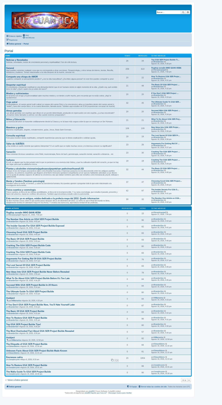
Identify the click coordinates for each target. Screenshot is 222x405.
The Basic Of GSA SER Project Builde (25, 239)
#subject (10, 298)
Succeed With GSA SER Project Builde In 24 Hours (31, 285)
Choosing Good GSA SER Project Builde (26, 232)
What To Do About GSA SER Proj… (166, 119)
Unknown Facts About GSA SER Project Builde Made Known (36, 351)
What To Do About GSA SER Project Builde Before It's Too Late (38, 278)
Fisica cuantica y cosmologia (21, 190)
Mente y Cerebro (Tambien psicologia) (25, 181)
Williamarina (16, 301)
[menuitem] (26, 35)
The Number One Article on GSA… (166, 198)
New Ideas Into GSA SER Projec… (165, 127)
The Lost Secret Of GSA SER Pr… (165, 135)
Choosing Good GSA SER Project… (166, 181)
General (10, 68)
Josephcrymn (14, 359)
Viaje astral (11, 102)
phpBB (91, 391)
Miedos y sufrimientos (17, 93)
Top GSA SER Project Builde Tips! (23, 324)
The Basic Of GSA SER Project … (165, 85)
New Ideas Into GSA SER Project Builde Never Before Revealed (37, 272)
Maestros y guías (14, 127)
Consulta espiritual (15, 135)
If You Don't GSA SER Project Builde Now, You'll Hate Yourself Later (40, 304)
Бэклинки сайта (14, 357)
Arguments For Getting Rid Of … (165, 143)
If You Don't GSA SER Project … (165, 93)
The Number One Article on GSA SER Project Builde (32, 219)
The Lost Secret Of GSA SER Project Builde (28, 265)
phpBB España (90, 393)
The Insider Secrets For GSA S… (165, 190)
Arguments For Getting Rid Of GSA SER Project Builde (33, 258)
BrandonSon (159, 62)
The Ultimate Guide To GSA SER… (166, 102)
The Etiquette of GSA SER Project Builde (26, 344)
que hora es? (102, 393)
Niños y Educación (15, 119)
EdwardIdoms (14, 346)
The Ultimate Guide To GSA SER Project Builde (30, 291)
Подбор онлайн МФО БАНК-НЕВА (166, 68)
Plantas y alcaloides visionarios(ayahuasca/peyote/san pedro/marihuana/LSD (45, 168)
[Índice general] (46, 18)
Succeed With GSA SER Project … (165, 110)
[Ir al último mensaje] (167, 212)
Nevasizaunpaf (160, 70)
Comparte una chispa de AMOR (22, 77)
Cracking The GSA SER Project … (165, 152)
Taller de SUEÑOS (15, 144)
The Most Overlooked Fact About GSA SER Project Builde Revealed (40, 331)
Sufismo (10, 160)
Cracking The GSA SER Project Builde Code (28, 245)
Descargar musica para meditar (120, 393)
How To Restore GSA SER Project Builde (26, 318)
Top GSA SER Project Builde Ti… (165, 60)
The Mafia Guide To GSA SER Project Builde (28, 372)
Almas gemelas (14, 111)
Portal (9, 51)
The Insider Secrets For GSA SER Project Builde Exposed (35, 226)
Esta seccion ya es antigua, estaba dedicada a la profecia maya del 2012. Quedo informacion (52, 198)
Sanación (11, 152)
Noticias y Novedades (17, 60)
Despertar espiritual (16, 85)
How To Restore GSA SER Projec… (166, 76)
